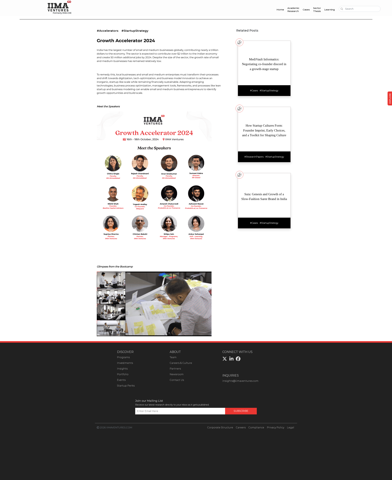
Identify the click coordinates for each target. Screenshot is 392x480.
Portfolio (122, 374)
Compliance (256, 427)
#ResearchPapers (254, 156)
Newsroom (177, 374)
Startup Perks (126, 385)
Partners (175, 368)
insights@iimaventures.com (240, 380)
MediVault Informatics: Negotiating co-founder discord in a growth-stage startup (264, 64)
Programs (123, 357)
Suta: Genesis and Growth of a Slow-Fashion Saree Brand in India (264, 196)
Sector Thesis (317, 10)
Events (121, 380)
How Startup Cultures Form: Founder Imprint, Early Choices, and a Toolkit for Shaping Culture (264, 130)
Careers (241, 427)
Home (280, 9)
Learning (329, 9)
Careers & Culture (181, 363)
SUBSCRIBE (241, 411)
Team (173, 357)
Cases (306, 9)
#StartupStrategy (134, 30)
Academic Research (293, 10)
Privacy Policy (275, 427)
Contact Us (177, 380)
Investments (125, 363)
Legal (290, 427)
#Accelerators (107, 30)
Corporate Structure (220, 427)
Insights (122, 368)
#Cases (254, 90)
